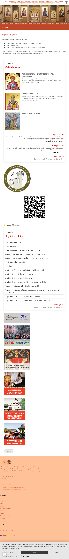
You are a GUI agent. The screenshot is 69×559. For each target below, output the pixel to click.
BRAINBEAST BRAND (20, 489)
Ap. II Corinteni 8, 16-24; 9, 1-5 (54, 141)
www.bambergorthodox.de (15, 487)
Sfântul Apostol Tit (30, 94)
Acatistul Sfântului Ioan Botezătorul (18, 278)
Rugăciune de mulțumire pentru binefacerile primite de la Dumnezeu (30, 300)
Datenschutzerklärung (6, 516)
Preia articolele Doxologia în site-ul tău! (49, 159)
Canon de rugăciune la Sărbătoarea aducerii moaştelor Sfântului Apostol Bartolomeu (32, 291)
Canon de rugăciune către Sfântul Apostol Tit (22, 286)
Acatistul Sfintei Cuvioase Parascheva (19, 274)
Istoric (2, 503)
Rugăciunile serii (11, 246)
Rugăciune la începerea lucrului (17, 262)
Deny (11, 553)
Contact (2, 513)
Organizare (3, 506)
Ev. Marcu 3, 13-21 (58, 152)
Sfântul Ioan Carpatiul (31, 114)
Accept (34, 553)
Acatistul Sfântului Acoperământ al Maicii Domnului (24, 270)
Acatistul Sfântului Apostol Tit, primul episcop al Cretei (25, 282)
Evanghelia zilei (58, 146)
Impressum (3, 518)
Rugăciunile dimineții (13, 242)
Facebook (9, 451)
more (57, 553)
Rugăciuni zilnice (14, 236)
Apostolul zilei (58, 134)
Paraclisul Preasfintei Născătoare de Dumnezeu (23, 250)
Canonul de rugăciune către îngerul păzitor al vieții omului (26, 258)
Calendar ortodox (14, 67)
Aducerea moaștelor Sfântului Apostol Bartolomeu (38, 75)
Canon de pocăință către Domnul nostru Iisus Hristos (25, 254)
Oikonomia (3, 511)
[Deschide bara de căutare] (66, 27)
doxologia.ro (59, 156)
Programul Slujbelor (5, 508)
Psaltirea (8, 266)
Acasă (1, 501)
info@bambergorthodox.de (15, 485)
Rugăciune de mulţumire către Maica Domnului (22, 296)
